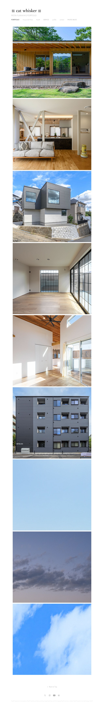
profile (54, 20)
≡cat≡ (38, 20)
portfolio (15, 20)
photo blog (72, 20)
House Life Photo (28, 20)
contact (62, 20)
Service (46, 20)
